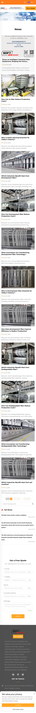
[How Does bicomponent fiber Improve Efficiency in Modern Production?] (18, 315)
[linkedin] (13, 674)
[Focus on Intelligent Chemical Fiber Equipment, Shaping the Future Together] (18, 46)
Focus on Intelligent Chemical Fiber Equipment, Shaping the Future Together (16, 61)
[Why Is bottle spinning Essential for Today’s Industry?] (18, 124)
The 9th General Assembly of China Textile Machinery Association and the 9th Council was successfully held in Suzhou (17, 525)
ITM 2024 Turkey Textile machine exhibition (13, 515)
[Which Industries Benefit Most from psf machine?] (18, 469)
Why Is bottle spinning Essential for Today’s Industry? (15, 138)
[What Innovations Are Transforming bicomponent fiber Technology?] (18, 239)
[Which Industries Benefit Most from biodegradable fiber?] (18, 354)
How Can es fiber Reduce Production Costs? (15, 100)
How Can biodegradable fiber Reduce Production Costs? (15, 407)
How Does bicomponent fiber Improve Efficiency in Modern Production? (16, 330)
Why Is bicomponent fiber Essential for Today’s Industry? (16, 292)
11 (24, 499)
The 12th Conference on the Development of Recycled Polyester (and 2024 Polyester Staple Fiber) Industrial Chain (17, 537)
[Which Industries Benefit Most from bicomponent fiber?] (18, 162)
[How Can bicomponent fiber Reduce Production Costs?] (18, 200)
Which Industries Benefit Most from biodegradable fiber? (15, 368)
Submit (18, 616)
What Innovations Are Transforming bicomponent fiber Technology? (15, 253)
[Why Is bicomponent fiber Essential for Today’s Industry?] (18, 277)
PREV (7, 499)
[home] (12, 8)
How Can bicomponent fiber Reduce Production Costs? (15, 215)
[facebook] (18, 674)
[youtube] (22, 674)
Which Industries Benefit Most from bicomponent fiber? (15, 177)
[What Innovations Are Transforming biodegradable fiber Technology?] (18, 430)
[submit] (33, 504)
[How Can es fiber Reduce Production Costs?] (18, 85)
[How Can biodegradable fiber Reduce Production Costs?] (18, 392)
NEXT (28, 499)
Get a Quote (30, 8)
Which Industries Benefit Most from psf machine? (16, 483)
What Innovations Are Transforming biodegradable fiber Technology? (15, 445)
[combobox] (7, 580)
